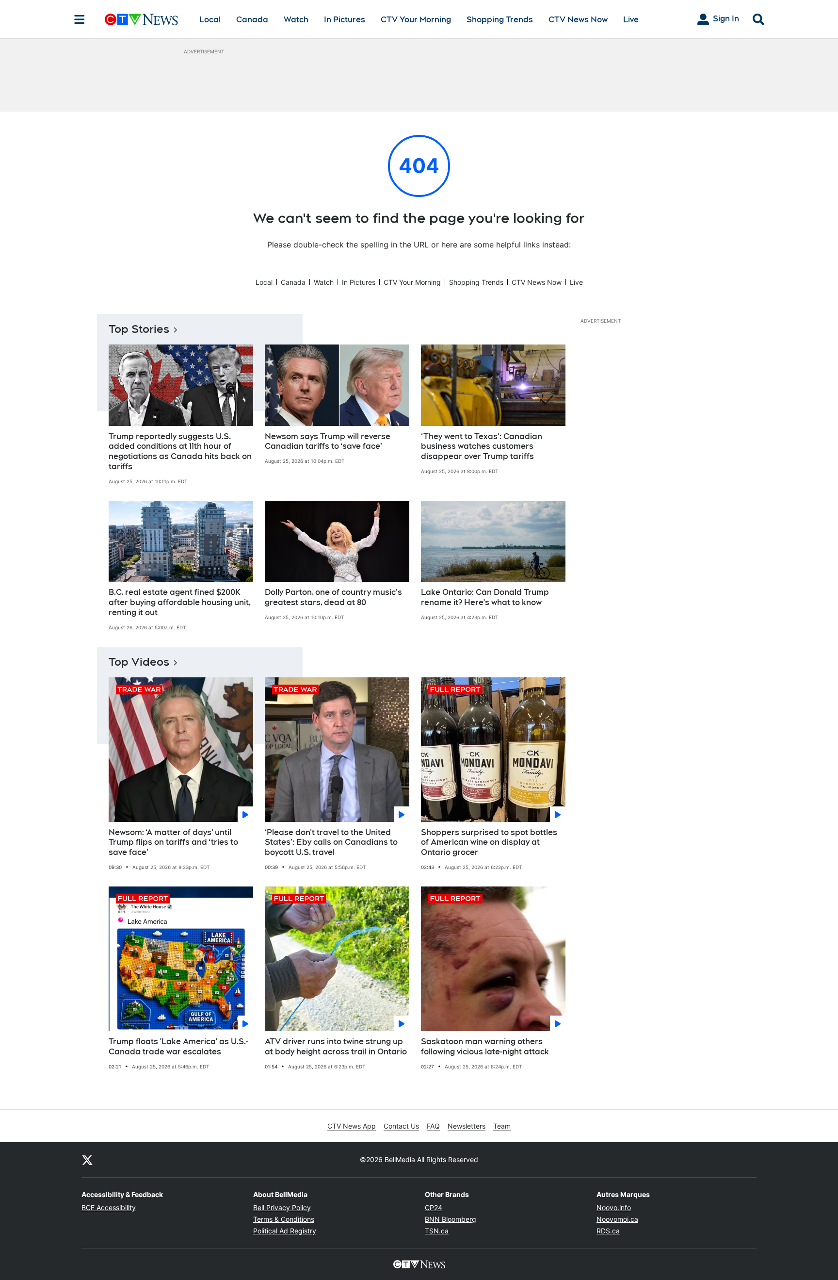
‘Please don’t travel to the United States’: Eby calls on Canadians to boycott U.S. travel (331, 842)
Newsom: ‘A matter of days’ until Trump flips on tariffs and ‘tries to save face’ (173, 842)
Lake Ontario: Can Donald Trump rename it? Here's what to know (485, 597)
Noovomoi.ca (617, 1219)
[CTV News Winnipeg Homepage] (141, 19)
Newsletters (466, 1126)
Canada (252, 19)
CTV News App (351, 1126)
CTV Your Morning (416, 19)
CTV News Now (578, 19)
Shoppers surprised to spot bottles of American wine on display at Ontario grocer (489, 842)
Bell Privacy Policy (282, 1207)
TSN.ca (437, 1231)
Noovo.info (613, 1207)
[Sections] (79, 19)
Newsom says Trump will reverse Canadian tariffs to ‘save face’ (327, 441)
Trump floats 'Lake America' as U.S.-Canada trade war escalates (178, 1046)
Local (210, 19)
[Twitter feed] (87, 1159)
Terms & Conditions (283, 1219)
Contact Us (401, 1126)
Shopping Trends (500, 19)
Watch (296, 19)
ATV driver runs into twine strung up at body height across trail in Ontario (336, 1046)
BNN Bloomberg (450, 1219)
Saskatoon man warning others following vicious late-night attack (485, 1046)
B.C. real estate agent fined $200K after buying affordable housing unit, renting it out (180, 602)
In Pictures (344, 19)
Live (631, 19)
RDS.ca (608, 1231)
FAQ (433, 1126)
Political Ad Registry (284, 1231)
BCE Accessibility (108, 1207)
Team (502, 1126)
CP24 (433, 1207)
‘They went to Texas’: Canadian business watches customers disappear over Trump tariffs (481, 446)
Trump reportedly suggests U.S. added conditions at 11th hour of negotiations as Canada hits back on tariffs (180, 451)
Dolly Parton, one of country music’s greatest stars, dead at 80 (333, 597)
